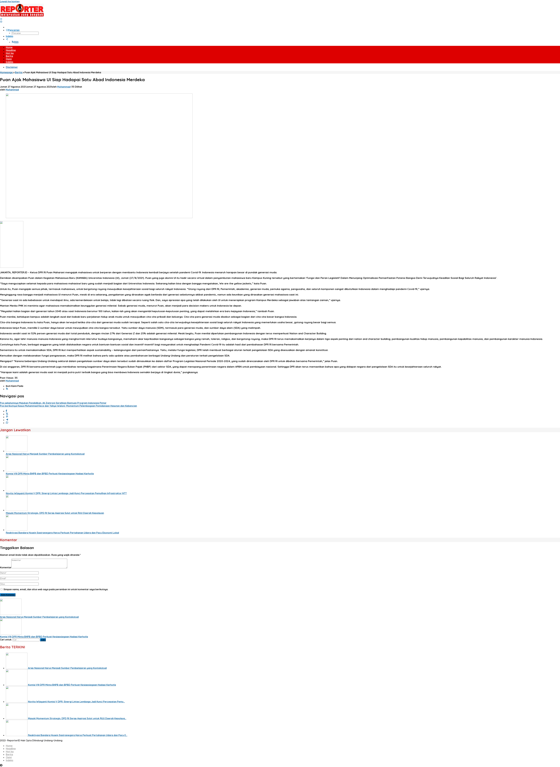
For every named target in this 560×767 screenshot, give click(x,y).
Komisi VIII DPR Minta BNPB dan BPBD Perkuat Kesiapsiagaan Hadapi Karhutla (50, 473)
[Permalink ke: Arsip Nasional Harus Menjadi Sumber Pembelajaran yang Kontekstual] (16, 450)
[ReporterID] (22, 16)
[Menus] (1, 19)
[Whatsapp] (7, 422)
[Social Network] (7, 39)
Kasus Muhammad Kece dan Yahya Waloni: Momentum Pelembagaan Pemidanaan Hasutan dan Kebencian (68, 405)
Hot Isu (10, 751)
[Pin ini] (7, 416)
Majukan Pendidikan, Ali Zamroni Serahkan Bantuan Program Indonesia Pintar (53, 402)
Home (9, 745)
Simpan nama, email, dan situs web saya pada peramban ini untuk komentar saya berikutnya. (56, 589)
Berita (9, 754)
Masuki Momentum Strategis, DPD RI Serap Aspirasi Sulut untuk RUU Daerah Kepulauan (55, 513)
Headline (11, 748)
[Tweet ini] (7, 414)
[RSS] (7, 388)
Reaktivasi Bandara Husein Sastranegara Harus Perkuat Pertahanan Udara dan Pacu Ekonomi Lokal (62, 532)
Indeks (9, 760)
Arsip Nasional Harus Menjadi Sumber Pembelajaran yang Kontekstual (45, 453)
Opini (9, 757)
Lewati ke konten (10, 1)
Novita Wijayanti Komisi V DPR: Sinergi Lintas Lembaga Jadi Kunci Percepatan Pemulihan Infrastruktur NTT (66, 493)
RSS (16, 42)
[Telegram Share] (7, 419)
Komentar (5, 567)
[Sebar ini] (6, 411)
